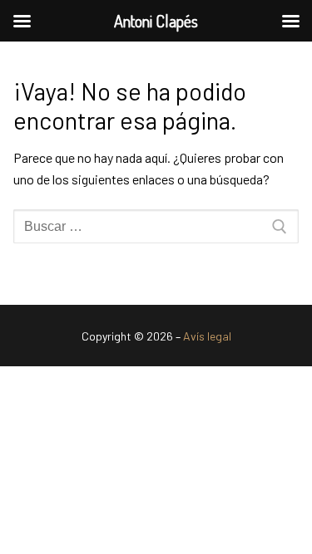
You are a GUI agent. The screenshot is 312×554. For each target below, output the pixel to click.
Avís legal (207, 336)
